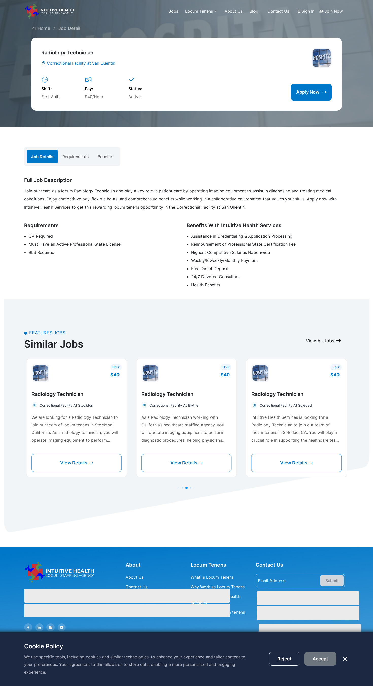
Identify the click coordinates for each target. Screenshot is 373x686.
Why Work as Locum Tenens (218, 586)
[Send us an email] (300, 630)
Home (44, 28)
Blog (254, 11)
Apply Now (307, 92)
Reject (284, 658)
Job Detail (69, 28)
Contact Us (278, 11)
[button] (182, 487)
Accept (320, 658)
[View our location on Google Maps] (300, 605)
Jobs (173, 11)
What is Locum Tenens (212, 577)
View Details (73, 462)
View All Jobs (320, 340)
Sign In (307, 11)
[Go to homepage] (67, 572)
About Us (234, 11)
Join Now (334, 11)
